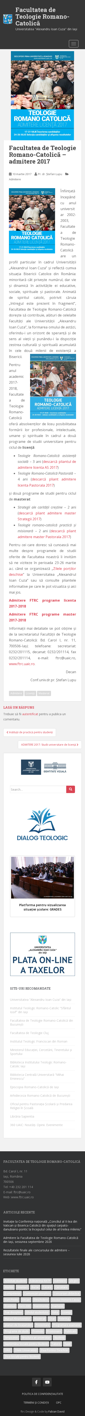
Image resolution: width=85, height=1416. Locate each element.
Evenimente (41, 1306)
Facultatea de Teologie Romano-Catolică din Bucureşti (41, 1022)
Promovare (54, 1331)
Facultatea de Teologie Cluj (29, 1033)
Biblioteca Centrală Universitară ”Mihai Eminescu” (37, 1077)
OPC (58, 1402)
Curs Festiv (11, 1300)
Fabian (52, 1411)
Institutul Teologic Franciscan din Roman (38, 1041)
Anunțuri (22, 1287)
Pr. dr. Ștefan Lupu (50, 174)
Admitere (15, 179)
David (61, 1411)
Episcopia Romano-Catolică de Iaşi (34, 1087)
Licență (30, 693)
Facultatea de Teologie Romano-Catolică (42, 16)
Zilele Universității (26, 1350)
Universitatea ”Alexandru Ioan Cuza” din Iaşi (40, 1000)
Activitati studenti (15, 1281)
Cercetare (61, 1287)
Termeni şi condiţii (36, 1402)
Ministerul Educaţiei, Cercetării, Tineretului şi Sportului (41, 1052)
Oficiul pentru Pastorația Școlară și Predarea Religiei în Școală (41, 1106)
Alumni (9, 1287)
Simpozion (11, 1337)
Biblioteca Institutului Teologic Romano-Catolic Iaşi (38, 1064)
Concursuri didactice (66, 1293)
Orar (52, 1319)
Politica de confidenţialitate (42, 1394)
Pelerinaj (64, 1319)
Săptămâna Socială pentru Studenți (26, 1344)
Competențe (12, 1293)
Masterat (44, 693)
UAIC (8, 1350)
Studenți (59, 1337)
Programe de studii (17, 1331)
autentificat (30, 714)
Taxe (67, 1344)
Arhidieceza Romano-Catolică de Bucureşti (40, 1095)
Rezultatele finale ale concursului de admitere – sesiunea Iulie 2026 (36, 1252)
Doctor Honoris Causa (66, 1300)
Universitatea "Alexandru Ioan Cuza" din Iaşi (46, 29)
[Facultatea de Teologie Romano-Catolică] (7, 19)
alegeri (74, 1281)
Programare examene (66, 1325)
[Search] (70, 789)
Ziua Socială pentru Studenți (22, 1356)
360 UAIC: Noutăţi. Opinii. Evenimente (36, 1125)
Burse (35, 1287)
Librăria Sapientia (22, 1116)
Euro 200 (24, 1306)
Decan (26, 1300)
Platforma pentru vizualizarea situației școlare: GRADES (42, 907)
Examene (57, 1306)
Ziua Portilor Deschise (54, 1350)
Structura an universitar (36, 1337)
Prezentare (42, 1325)
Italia (55, 1312)
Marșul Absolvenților (17, 1319)
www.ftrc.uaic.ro (22, 663)
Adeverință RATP (40, 1281)
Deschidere (41, 1300)
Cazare (47, 1287)
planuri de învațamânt (18, 1325)
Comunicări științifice (37, 1293)
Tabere (56, 1344)
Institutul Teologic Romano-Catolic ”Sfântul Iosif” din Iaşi (40, 1010)
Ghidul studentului (37, 1312)
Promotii (37, 1331)
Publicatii (70, 1331)
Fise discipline (13, 1312)
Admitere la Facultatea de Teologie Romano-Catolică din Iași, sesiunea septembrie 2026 (40, 1240)
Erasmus (10, 1306)
